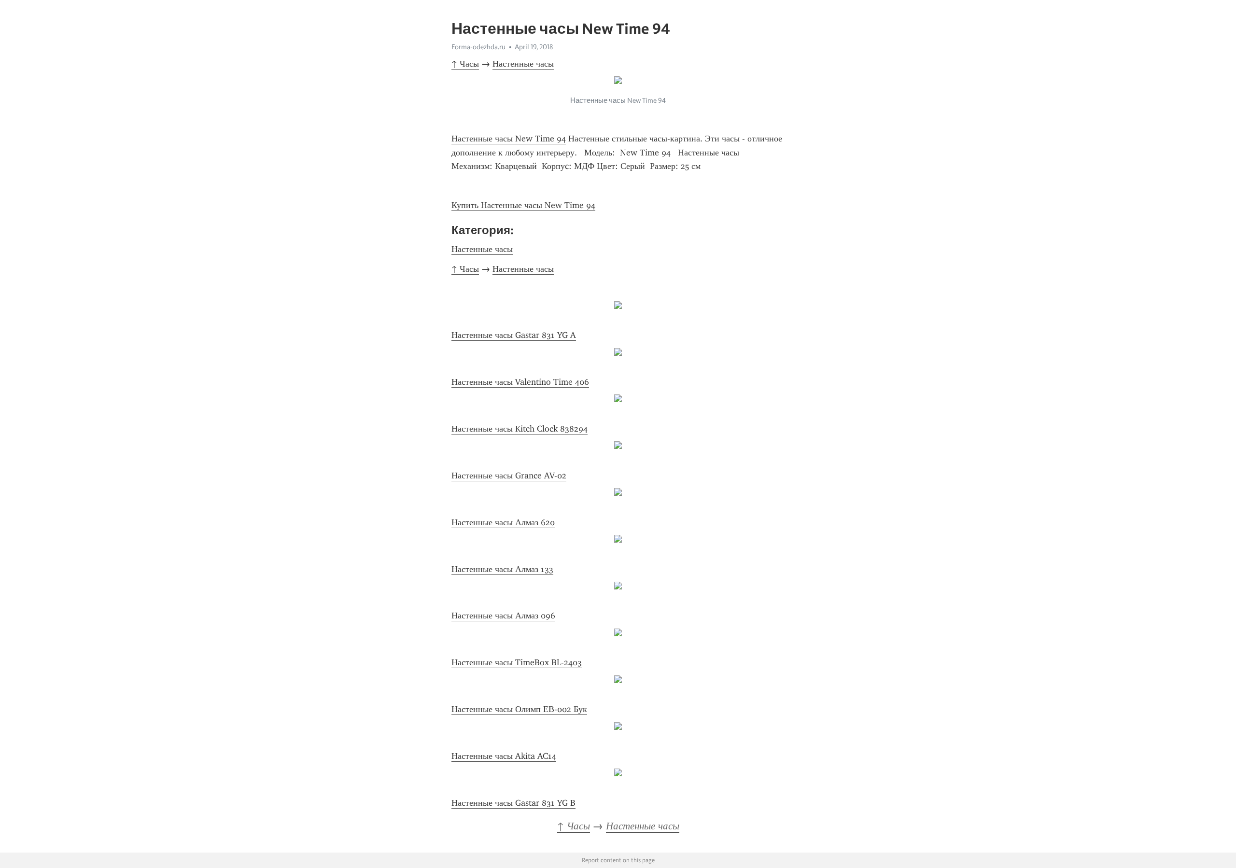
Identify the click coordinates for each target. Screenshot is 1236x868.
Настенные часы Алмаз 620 (503, 522)
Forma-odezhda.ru (478, 46)
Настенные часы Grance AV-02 (508, 475)
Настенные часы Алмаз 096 (503, 615)
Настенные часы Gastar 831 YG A (513, 335)
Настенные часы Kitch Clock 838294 (519, 428)
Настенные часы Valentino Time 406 (520, 382)
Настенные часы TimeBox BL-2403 (516, 662)
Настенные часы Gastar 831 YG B (513, 803)
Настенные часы (523, 63)
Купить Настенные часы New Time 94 (523, 205)
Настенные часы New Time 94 (508, 138)
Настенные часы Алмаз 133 (502, 569)
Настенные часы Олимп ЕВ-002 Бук (519, 709)
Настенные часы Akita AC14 (503, 756)
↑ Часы (465, 63)
